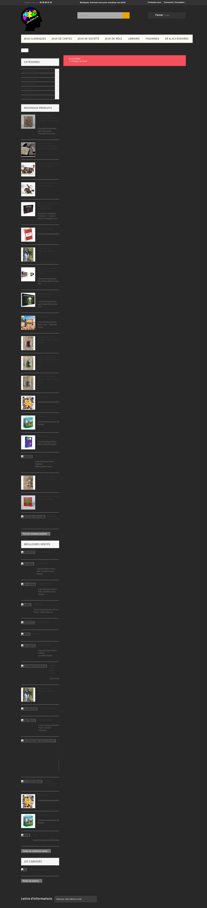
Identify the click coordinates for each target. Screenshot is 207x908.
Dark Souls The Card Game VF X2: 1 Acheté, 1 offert (47, 205)
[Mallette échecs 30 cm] (31, 781)
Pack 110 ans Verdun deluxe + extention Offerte (47, 270)
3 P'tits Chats (44, 645)
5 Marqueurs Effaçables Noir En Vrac (46, 251)
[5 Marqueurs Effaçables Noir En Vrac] (28, 254)
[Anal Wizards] (27, 622)
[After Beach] (28, 323)
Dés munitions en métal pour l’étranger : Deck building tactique (48, 146)
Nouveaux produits (38, 108)
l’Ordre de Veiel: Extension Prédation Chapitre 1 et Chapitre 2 (48, 119)
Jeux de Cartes (62, 38)
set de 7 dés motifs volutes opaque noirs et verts (48, 359)
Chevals (37, 633)
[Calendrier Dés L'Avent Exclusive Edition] (28, 502)
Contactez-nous (154, 2)
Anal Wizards (43, 622)
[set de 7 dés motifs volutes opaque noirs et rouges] (28, 343)
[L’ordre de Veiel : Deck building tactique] (38, 740)
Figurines (152, 38)
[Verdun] (28, 274)
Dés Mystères (44, 552)
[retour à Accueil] (24, 50)
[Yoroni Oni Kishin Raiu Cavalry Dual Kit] (28, 189)
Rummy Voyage (45, 228)
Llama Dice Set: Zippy (39, 869)
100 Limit (38, 604)
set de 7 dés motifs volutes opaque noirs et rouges (48, 339)
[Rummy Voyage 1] (28, 235)
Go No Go (42, 436)
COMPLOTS (43, 563)
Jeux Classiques (35, 38)
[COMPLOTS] (27, 563)
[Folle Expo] (28, 403)
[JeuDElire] (47, 19)
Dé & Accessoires (176, 38)
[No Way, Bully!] (28, 720)
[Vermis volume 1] (29, 708)
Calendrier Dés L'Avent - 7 (53, 518)
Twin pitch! (40, 456)
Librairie (134, 38)
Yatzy (35, 835)
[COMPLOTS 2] (28, 584)
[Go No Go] (28, 442)
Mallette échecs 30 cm (51, 782)
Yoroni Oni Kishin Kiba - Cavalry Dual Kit (48, 164)
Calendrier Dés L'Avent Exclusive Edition (48, 497)
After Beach (43, 316)
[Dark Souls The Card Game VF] (28, 209)
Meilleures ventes (37, 544)
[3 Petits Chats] (28, 645)
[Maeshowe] (28, 300)
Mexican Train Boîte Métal (53, 669)
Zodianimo (42, 416)
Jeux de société (88, 38)
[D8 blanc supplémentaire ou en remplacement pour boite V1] (28, 150)
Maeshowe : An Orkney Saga (45, 294)
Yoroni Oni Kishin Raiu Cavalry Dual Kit (48, 184)
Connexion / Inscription (174, 2)
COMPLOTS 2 (45, 584)
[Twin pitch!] (26, 456)
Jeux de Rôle (113, 38)
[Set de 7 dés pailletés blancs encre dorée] (28, 483)
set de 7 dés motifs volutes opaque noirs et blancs (48, 379)
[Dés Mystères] (28, 552)
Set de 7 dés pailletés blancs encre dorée (47, 477)
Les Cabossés (33, 861)
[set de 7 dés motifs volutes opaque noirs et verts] (28, 363)
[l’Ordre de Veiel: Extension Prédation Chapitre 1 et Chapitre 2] (28, 122)
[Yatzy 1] (25, 835)
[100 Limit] (26, 604)
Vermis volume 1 (47, 708)
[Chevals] (25, 634)
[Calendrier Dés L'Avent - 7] (33, 516)
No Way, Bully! (45, 720)
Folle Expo (43, 396)
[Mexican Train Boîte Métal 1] (34, 666)
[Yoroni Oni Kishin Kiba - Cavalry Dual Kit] (28, 169)
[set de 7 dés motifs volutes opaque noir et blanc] (28, 383)
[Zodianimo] (28, 423)
